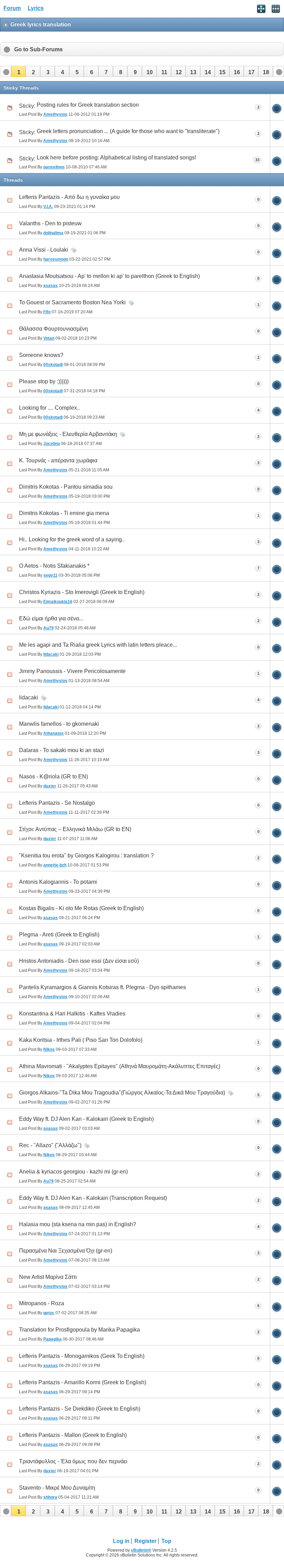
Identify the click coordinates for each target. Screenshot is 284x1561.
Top (166, 1541)
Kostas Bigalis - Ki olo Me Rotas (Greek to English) (81, 908)
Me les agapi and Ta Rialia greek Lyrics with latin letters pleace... (98, 645)
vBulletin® (141, 1550)
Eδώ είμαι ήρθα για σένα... (51, 618)
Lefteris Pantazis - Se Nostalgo (57, 803)
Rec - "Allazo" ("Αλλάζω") (50, 1145)
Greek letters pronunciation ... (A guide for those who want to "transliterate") (128, 131)
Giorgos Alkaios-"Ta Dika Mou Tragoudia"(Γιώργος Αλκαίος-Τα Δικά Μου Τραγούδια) (122, 1093)
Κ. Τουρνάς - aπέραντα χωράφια (58, 460)
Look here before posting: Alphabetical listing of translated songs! (116, 157)
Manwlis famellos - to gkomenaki (59, 724)
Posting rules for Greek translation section (88, 105)
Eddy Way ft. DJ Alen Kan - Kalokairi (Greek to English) (86, 1119)
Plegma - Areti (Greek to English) (59, 935)
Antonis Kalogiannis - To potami (58, 882)
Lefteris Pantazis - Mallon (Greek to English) (73, 1435)
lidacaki (28, 697)
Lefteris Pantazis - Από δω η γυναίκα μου (69, 197)
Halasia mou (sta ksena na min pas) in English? (77, 1224)
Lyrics (36, 8)
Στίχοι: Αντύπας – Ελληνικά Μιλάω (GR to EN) (75, 829)
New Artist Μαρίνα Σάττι (48, 1277)
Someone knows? (41, 355)
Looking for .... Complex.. (49, 408)
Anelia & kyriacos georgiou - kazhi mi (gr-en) (73, 1172)
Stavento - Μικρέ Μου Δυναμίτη (57, 1488)
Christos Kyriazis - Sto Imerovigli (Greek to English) (81, 592)
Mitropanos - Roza (41, 1303)
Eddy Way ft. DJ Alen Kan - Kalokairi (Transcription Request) (93, 1198)
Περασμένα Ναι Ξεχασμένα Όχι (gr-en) (65, 1251)
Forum (12, 8)
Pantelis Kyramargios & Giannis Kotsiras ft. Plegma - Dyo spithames (102, 987)
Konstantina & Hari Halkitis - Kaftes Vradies (72, 1014)
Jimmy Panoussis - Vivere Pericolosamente (72, 671)
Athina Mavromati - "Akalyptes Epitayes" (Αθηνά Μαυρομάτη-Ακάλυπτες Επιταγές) (119, 1066)
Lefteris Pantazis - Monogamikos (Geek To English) (81, 1356)
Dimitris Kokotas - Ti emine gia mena (64, 513)
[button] (18, 71)
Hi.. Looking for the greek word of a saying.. (72, 539)
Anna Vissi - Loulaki (43, 250)
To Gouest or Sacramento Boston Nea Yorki (72, 302)
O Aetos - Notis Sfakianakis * (54, 566)
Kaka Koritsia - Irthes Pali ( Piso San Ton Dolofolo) (80, 1040)
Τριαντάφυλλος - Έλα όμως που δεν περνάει (73, 1461)
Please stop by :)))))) (44, 381)
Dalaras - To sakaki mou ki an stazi (61, 750)
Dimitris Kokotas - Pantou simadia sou (66, 487)
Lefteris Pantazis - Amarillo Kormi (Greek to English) (82, 1382)
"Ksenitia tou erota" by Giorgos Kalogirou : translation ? (86, 855)
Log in (121, 1541)
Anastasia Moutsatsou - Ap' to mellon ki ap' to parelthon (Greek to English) (109, 276)
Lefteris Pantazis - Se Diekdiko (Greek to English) (79, 1409)
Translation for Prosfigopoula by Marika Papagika (79, 1330)
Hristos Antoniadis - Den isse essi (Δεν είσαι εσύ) (79, 961)
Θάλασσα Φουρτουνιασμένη (53, 329)
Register (145, 1541)
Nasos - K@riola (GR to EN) (53, 776)
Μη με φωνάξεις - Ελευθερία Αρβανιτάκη (68, 434)
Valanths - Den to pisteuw (50, 223)
